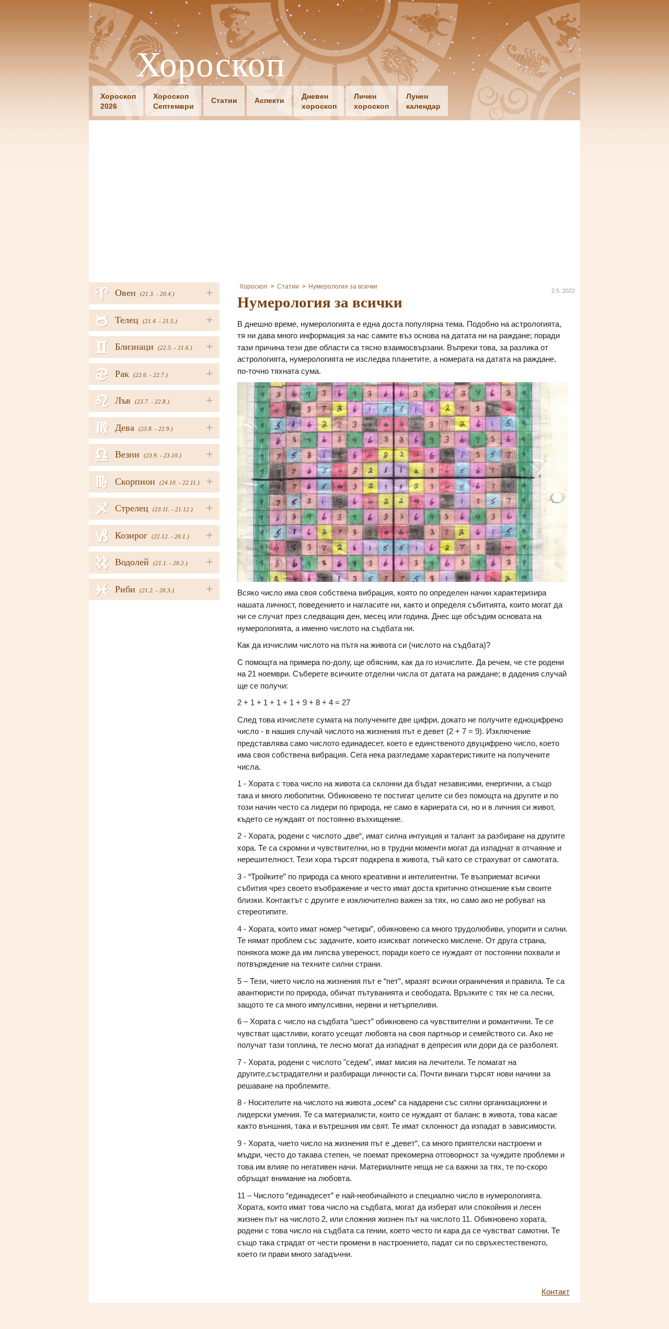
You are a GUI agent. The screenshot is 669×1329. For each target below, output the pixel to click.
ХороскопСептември (173, 101)
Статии (224, 100)
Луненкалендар (423, 101)
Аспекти (269, 100)
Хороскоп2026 (118, 101)
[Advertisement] (334, 198)
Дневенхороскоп (319, 101)
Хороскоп (210, 63)
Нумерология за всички (342, 286)
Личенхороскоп (371, 101)
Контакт (555, 1291)
